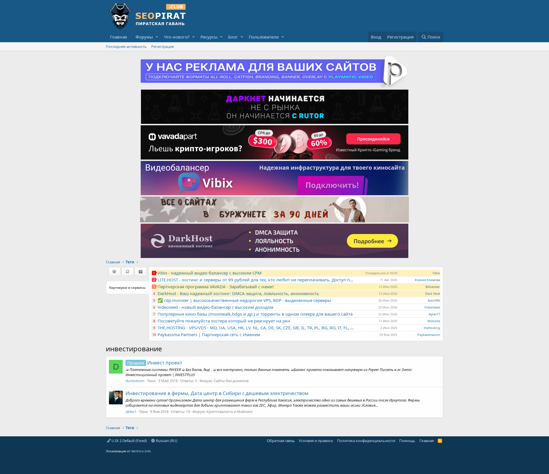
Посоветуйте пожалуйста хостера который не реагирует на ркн (224, 321)
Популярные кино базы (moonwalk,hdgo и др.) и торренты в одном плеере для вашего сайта (255, 314)
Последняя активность (126, 46)
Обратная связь (281, 440)
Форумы (144, 37)
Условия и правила (316, 440)
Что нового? (177, 37)
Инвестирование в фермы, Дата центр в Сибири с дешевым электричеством (217, 393)
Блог (233, 37)
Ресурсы (209, 37)
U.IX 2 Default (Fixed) (129, 440)
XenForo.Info (141, 451)
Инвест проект (154, 362)
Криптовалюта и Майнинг (229, 411)
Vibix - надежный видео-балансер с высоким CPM (210, 273)
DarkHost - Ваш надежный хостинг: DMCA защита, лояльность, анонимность (238, 293)
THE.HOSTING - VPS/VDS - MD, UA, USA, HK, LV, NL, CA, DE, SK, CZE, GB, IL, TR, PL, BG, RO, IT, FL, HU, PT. (261, 327)
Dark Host (432, 293)
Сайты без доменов (231, 380)
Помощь (407, 440)
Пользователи (264, 37)
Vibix (436, 273)
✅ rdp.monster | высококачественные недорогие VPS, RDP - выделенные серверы (244, 300)
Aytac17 (434, 314)
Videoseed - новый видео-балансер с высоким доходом (215, 307)
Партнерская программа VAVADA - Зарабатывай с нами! (216, 286)
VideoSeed (432, 307)
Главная (118, 37)
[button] (157, 37)
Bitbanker (432, 287)
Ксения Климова (427, 280)
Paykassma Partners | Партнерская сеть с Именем (209, 334)
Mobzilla (433, 321)
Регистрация (162, 46)
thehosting (432, 328)
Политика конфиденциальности (366, 440)
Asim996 (434, 300)
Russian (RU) (166, 440)
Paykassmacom (428, 334)
